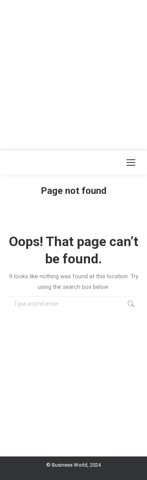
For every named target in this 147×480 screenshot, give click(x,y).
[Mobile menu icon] (130, 162)
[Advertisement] (73, 73)
